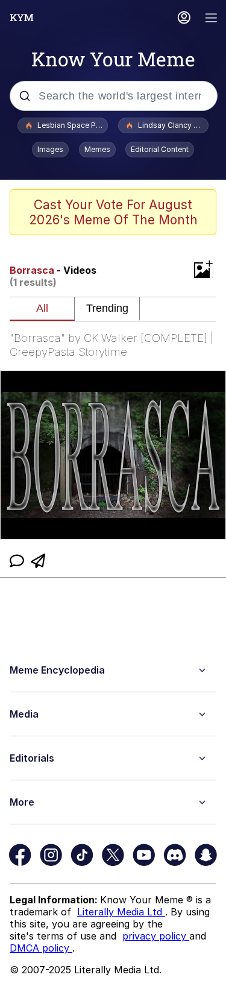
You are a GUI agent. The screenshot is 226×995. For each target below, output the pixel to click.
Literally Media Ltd (121, 912)
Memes (97, 149)
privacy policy (155, 936)
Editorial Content (160, 149)
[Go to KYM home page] (22, 17)
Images (50, 149)
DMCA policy (41, 948)
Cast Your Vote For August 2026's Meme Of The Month (113, 212)
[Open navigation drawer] (212, 19)
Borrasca (32, 270)
